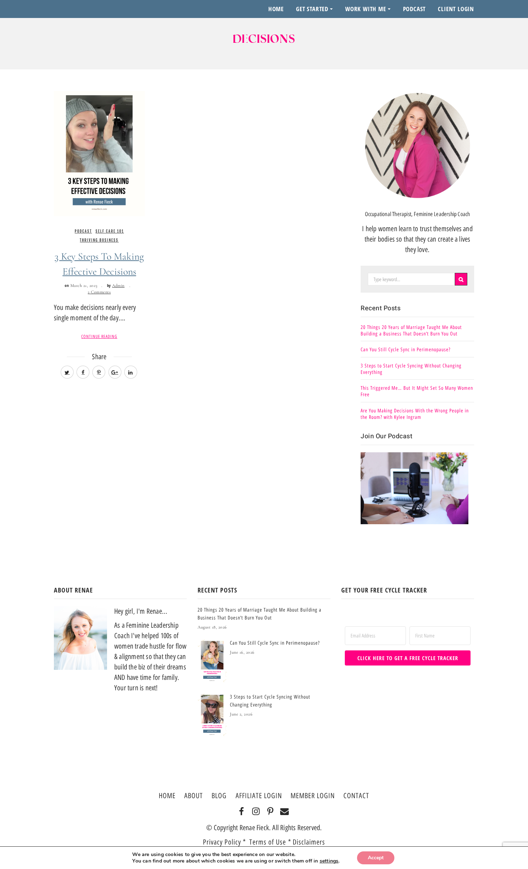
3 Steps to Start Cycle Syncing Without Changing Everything (411, 369)
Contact (356, 795)
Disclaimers (309, 842)
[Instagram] (256, 811)
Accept (376, 857)
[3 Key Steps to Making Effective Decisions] (99, 152)
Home (276, 9)
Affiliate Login (259, 795)
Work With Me (365, 9)
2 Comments (99, 291)
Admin (118, 285)
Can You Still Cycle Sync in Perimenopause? (405, 350)
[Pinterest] (270, 811)
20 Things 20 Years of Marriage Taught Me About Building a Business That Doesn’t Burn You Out (411, 330)
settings (329, 861)
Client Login (456, 9)
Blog (219, 795)
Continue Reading (99, 336)
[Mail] (284, 811)
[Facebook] (241, 811)
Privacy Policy (222, 842)
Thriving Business (99, 240)
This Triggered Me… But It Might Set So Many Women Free (417, 391)
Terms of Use (268, 842)
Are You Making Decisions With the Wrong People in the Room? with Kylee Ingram (415, 414)
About (193, 795)
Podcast (414, 9)
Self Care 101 (110, 231)
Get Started (312, 9)
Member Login (313, 795)
